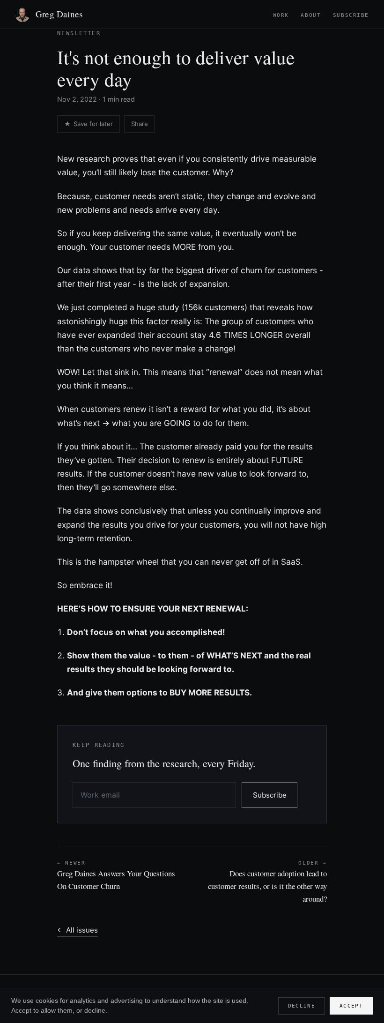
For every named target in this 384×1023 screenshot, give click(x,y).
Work (281, 15)
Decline (301, 1006)
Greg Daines (59, 14)
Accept (351, 1006)
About (311, 15)
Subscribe (351, 15)
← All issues (77, 930)
